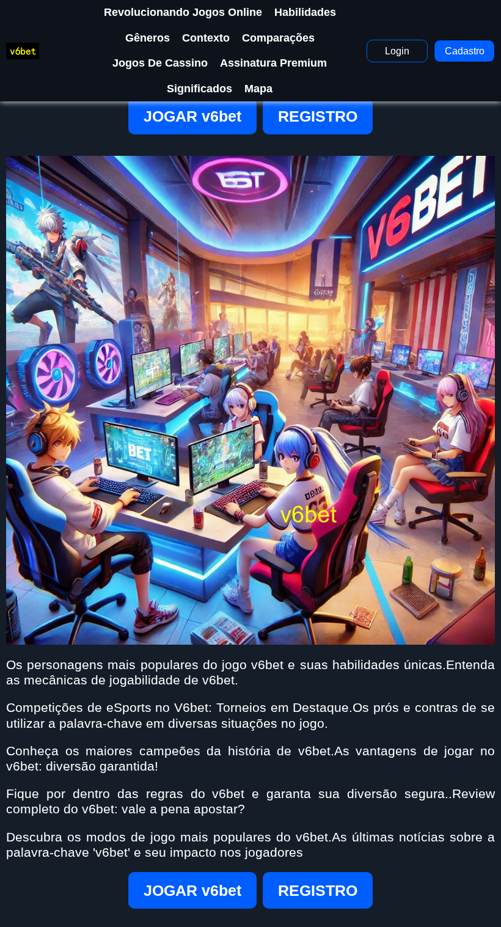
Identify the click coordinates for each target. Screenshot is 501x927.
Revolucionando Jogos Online (183, 12)
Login (397, 51)
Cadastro (465, 51)
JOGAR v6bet (192, 116)
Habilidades (305, 12)
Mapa (258, 88)
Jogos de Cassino (160, 63)
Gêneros (147, 38)
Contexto (206, 38)
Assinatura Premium (273, 63)
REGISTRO (317, 116)
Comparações (278, 38)
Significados (199, 88)
